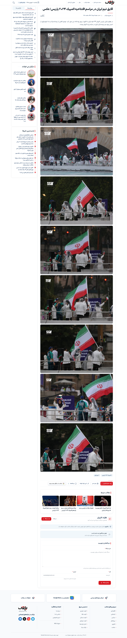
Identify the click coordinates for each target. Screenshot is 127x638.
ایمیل (74, 572)
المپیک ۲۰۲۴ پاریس (106, 475)
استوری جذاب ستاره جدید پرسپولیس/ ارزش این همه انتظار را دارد (24, 44)
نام (110, 572)
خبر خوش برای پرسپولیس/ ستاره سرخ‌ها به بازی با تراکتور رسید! (24, 159)
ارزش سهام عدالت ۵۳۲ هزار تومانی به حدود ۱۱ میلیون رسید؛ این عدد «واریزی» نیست (23, 53)
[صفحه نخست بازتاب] (22, 608)
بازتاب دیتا (83, 627)
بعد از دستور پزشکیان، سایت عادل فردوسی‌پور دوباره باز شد (20, 109)
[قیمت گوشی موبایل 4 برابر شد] (31, 91)
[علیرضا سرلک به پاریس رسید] (85, 501)
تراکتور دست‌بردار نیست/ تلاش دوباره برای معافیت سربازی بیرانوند (23, 164)
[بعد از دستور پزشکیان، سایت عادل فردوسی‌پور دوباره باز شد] (31, 108)
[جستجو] (13, 2)
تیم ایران (96, 475)
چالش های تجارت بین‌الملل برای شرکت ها (20, 99)
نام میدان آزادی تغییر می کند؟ (26, 172)
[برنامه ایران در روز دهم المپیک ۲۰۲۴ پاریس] (50, 501)
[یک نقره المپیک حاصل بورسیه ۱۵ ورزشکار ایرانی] (102, 501)
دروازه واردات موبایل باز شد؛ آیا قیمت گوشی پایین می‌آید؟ (24, 40)
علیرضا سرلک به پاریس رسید (86, 508)
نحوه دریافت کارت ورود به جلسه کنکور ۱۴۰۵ (24, 49)
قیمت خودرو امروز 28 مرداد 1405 (25, 34)
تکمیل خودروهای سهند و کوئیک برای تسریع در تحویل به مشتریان (23, 18)
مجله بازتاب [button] (87, 2)
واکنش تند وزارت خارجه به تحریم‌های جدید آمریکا (20, 82)
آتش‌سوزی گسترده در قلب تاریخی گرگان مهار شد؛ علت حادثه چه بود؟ (23, 14)
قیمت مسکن (83, 618)
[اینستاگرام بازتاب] (28, 619)
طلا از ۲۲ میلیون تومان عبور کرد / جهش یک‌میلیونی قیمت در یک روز (24, 57)
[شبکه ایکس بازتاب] (24, 619)
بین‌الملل (113, 621)
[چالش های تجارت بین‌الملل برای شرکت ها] (31, 100)
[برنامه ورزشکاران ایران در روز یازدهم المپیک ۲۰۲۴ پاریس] (68, 501)
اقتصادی (113, 611)
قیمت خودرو (83, 611)
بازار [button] (80, 2)
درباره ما (58, 611)
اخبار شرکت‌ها (83, 624)
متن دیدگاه (108, 548)
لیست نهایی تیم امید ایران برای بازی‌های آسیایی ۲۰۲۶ (19, 73)
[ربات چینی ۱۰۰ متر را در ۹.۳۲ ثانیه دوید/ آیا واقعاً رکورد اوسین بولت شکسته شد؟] (31, 117)
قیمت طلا (84, 614)
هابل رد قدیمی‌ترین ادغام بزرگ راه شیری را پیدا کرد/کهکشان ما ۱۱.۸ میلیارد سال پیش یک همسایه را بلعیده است (23, 30)
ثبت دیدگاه (47, 519)
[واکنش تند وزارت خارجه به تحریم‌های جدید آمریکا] (31, 82)
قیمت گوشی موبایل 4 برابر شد (20, 90)
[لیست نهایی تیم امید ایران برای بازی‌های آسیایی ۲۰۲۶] (31, 74)
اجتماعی (113, 614)
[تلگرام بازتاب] (33, 619)
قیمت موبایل (83, 621)
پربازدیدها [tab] (29, 8)
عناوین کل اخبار (71, 2)
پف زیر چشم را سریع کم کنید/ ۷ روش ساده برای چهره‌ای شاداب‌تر (25, 143)
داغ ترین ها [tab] (18, 8)
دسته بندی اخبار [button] (97, 2)
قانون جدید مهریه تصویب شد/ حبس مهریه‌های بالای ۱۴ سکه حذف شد (24, 169)
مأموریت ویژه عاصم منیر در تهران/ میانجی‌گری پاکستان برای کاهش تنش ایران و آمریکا (24, 148)
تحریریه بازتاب (108, 15)
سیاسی (113, 618)
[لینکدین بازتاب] (20, 619)
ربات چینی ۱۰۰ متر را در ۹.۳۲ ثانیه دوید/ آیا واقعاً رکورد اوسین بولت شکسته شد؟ (20, 118)
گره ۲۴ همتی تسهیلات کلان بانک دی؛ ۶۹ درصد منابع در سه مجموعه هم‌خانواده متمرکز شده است (23, 24)
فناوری (113, 624)
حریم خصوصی (56, 618)
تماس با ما (57, 614)
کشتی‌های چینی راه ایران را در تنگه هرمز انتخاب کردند (24, 154)
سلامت (113, 627)
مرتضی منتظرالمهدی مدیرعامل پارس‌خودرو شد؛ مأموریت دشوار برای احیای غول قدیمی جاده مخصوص (25, 137)
